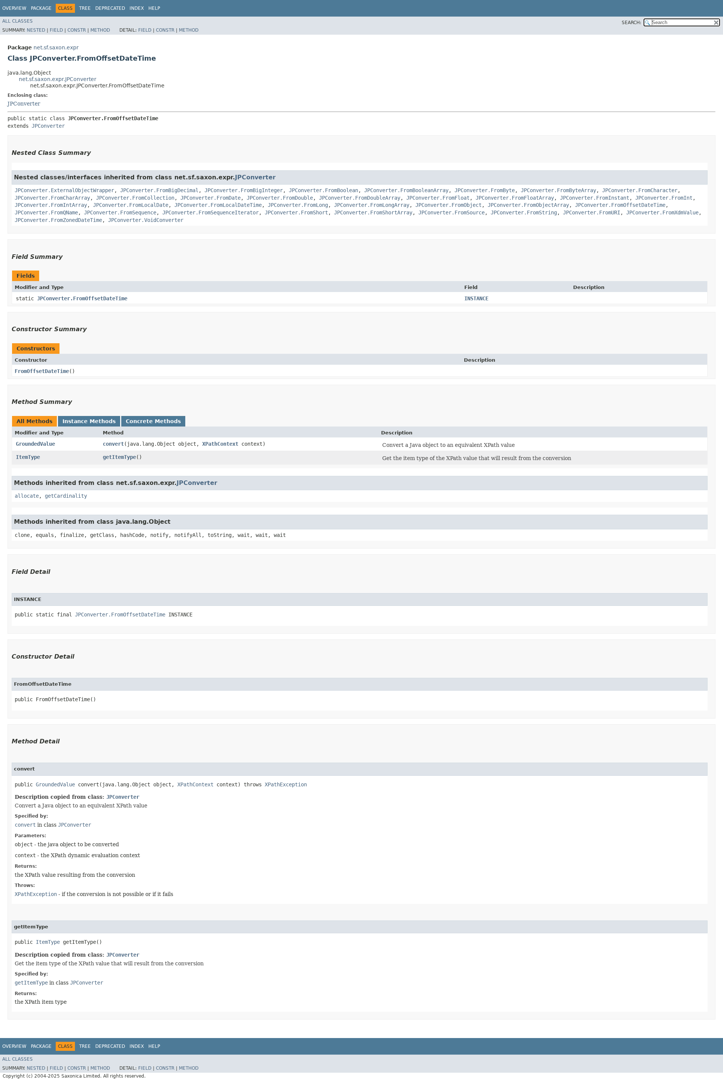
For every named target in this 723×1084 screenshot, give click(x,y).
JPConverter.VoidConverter (145, 220)
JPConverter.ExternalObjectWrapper (64, 190)
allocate (27, 496)
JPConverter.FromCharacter (639, 190)
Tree (85, 8)
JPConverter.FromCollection (135, 198)
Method (100, 30)
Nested (36, 30)
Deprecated (110, 8)
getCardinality (66, 496)
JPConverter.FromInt (663, 198)
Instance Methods (89, 421)
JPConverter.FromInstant (594, 198)
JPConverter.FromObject (448, 205)
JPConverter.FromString (524, 212)
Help (154, 8)
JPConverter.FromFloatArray (515, 198)
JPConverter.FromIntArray (51, 205)
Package (41, 8)
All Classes (17, 21)
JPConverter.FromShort (296, 212)
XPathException (286, 784)
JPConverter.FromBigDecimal (159, 190)
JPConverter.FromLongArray (371, 205)
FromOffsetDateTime (42, 371)
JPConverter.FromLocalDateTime (218, 205)
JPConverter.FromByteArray (558, 190)
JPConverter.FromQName (46, 212)
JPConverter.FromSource (451, 212)
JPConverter (24, 104)
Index (137, 8)
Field (56, 30)
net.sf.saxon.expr (56, 47)
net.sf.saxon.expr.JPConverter (57, 79)
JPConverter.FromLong (298, 205)
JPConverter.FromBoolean (323, 190)
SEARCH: (631, 22)
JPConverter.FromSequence (120, 212)
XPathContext (220, 444)
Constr (76, 30)
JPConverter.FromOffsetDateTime (620, 205)
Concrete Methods (153, 421)
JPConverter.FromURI (591, 212)
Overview (14, 8)
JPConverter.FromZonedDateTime (58, 220)
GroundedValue (35, 444)
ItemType (28, 457)
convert (113, 444)
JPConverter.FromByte (485, 190)
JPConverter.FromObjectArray (528, 205)
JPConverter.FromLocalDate (130, 205)
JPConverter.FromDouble (280, 198)
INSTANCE (476, 298)
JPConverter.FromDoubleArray (359, 198)
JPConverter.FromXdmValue (662, 212)
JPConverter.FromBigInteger (243, 190)
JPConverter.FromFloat (438, 198)
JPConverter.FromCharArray (52, 198)
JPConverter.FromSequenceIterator (210, 212)
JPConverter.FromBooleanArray (406, 190)
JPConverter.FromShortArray (373, 212)
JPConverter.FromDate (210, 198)
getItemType (119, 457)
